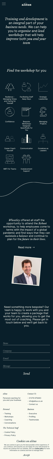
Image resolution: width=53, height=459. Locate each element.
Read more (24, 247)
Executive (33, 413)
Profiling (32, 417)
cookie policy (39, 448)
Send (26, 373)
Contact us (33, 404)
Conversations (10, 423)
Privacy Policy (10, 435)
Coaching (8, 420)
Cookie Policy (9, 432)
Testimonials (34, 420)
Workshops (8, 417)
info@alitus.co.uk (36, 401)
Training (7, 413)
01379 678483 (35, 398)
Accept (26, 455)
